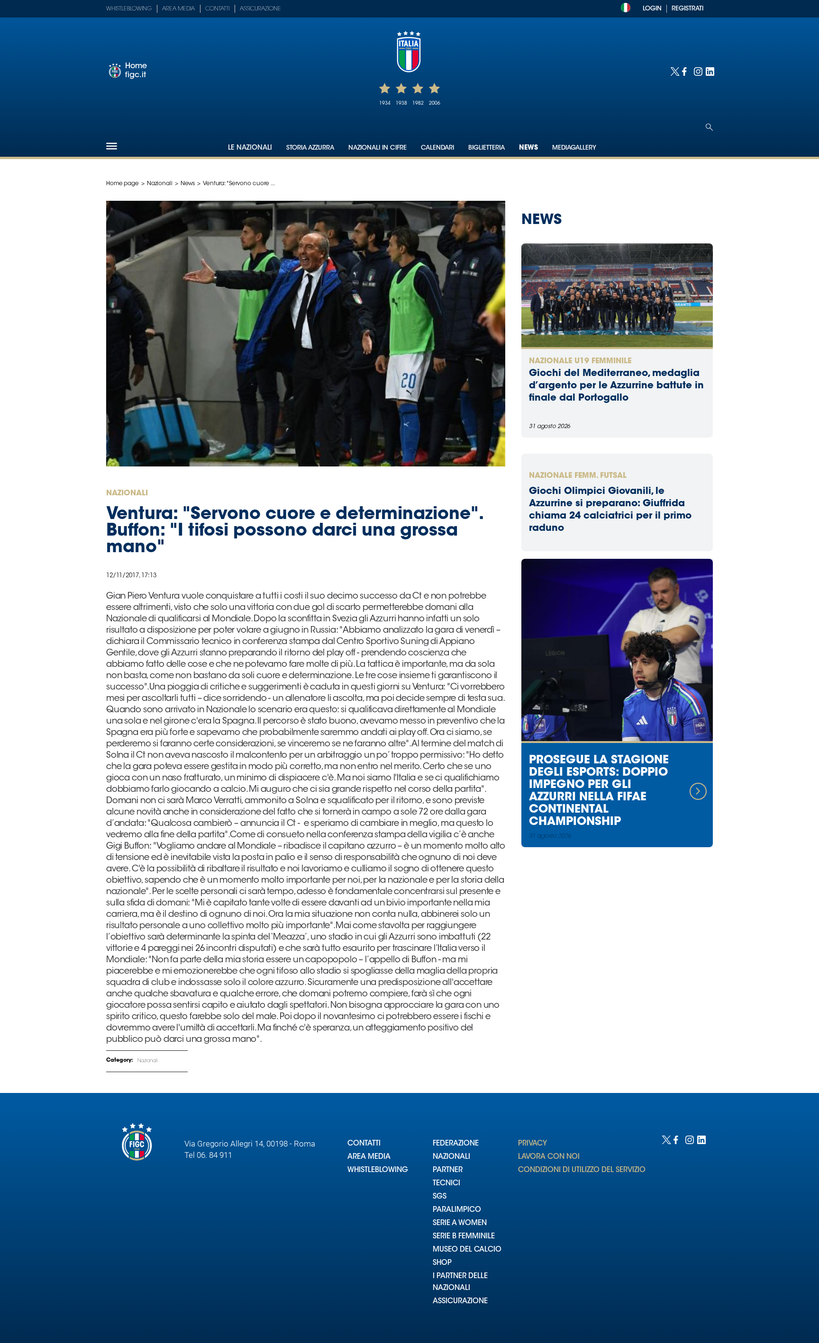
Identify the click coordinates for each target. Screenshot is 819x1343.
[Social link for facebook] (685, 70)
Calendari (437, 148)
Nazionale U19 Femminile (580, 361)
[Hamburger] (111, 146)
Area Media (178, 9)
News (528, 148)
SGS (439, 1196)
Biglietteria (486, 148)
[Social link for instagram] (697, 70)
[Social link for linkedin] (709, 70)
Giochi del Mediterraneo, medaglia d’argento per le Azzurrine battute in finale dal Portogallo (616, 386)
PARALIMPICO (457, 1210)
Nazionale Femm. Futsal (578, 476)
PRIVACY (532, 1143)
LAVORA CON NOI (549, 1157)
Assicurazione (260, 9)
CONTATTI (364, 1143)
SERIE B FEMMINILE (464, 1236)
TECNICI (446, 1183)
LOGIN (652, 9)
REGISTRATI (687, 9)
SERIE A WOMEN (460, 1223)
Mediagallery (574, 148)
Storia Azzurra (310, 148)
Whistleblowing (129, 9)
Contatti (217, 9)
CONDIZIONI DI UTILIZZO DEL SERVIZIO (582, 1170)
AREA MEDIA (369, 1157)
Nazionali (160, 184)
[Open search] (709, 127)
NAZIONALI (451, 1157)
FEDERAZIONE (456, 1143)
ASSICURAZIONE (460, 1301)
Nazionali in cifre (377, 148)
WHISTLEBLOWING (377, 1170)
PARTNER (448, 1170)
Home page (122, 184)
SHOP (442, 1263)
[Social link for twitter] (673, 70)
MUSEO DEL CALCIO (467, 1249)
